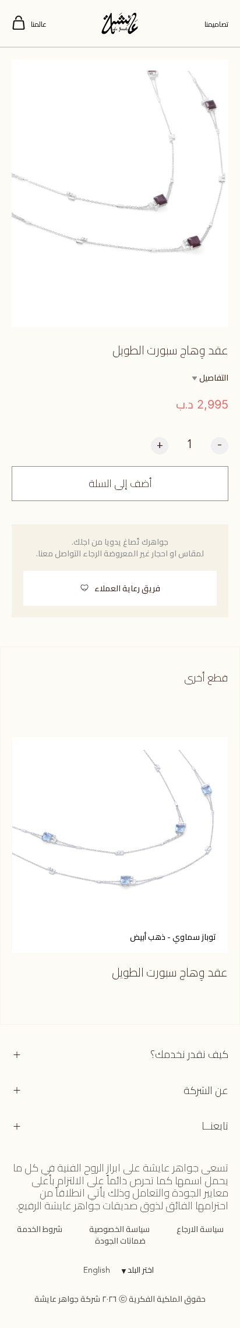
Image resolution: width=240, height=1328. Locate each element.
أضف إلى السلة (120, 483)
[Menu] (19, 23)
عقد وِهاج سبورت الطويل (170, 972)
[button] (120, 588)
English (96, 1270)
